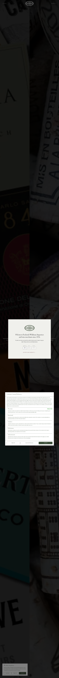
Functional (10, 415)
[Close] (51, 394)
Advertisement (11, 435)
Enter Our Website (29, 352)
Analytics (10, 422)
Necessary (10, 409)
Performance (11, 428)
